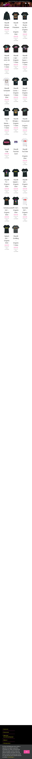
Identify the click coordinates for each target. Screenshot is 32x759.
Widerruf (5, 740)
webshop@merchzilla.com (24, 1)
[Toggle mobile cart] (25, 3)
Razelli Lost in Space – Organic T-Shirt (25, 60)
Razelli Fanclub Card (16, 151)
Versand (7, 33)
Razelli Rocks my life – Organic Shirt (25, 27)
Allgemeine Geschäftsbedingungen (8, 736)
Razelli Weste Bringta (6, 25)
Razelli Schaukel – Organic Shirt (7, 92)
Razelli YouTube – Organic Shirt (25, 153)
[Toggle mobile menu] (29, 3)
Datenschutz (6, 732)
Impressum (5, 729)
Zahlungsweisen (6, 743)
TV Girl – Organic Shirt (16, 210)
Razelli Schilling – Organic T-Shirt (16, 240)
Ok (26, 751)
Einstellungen (11, 757)
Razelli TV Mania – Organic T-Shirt (6, 123)
